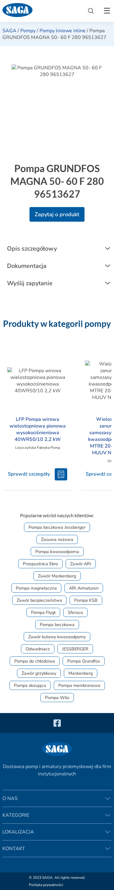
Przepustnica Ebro (40, 564)
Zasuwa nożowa (57, 539)
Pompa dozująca (30, 685)
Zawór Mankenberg (57, 576)
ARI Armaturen (83, 588)
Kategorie (15, 815)
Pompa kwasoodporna (57, 552)
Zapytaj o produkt (57, 214)
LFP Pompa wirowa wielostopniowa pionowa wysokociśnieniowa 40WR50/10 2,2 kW (37, 429)
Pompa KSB (86, 600)
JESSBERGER (75, 649)
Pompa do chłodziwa (34, 661)
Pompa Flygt (43, 612)
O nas (10, 798)
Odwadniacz (38, 649)
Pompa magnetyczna (36, 588)
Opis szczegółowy (32, 248)
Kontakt (13, 848)
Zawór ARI (80, 564)
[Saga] (40, 11)
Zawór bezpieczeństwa (39, 600)
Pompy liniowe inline (62, 30)
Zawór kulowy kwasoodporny (57, 637)
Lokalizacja (18, 832)
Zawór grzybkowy (39, 673)
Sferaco (75, 612)
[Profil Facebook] (57, 723)
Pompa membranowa (79, 685)
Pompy (28, 30)
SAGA (9, 30)
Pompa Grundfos (83, 661)
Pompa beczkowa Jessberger (57, 527)
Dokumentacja (27, 266)
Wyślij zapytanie (30, 283)
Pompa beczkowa (57, 625)
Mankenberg (80, 673)
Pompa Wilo (57, 697)
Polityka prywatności (46, 884)
